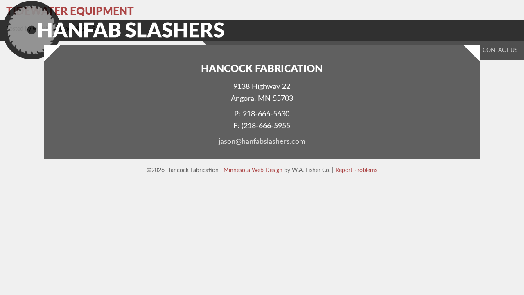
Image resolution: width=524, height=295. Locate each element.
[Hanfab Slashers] (115, 30)
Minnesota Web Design (253, 170)
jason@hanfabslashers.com (262, 141)
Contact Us (500, 50)
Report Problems (356, 170)
